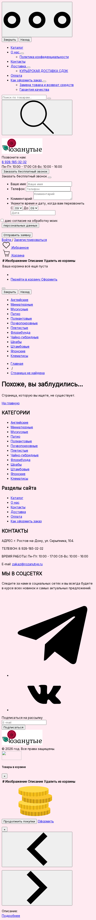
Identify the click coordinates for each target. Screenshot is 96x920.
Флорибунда (20, 460)
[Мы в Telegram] (52, 675)
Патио (15, 436)
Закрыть (10, 39)
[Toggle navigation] (37, 19)
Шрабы (16, 464)
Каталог (17, 47)
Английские (19, 422)
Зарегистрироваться (30, 240)
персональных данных (20, 225)
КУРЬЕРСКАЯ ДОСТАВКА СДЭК (44, 71)
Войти (7, 240)
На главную (11, 403)
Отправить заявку (17, 235)
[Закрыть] (49, 177)
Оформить (49, 279)
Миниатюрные (22, 427)
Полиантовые (21, 441)
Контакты (18, 61)
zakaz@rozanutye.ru (27, 564)
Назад (25, 39)
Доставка (19, 66)
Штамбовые (20, 469)
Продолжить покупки (19, 821)
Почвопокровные (24, 446)
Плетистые (19, 450)
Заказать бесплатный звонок (25, 171)
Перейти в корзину (26, 279)
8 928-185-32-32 (14, 162)
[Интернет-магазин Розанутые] (22, 152)
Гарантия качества (34, 89)
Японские (18, 474)
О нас (15, 52)
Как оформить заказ (27, 80)
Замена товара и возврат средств (47, 85)
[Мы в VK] (44, 710)
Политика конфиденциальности (44, 57)
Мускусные (19, 432)
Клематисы (19, 478)
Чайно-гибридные (25, 455)
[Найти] (37, 117)
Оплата (16, 75)
